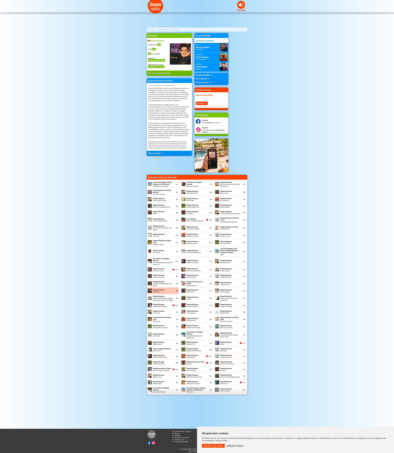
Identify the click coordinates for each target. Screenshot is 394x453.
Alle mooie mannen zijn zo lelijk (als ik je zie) (230, 184)
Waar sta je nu (158, 376)
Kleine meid (192, 291)
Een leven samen (192, 242)
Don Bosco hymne (192, 235)
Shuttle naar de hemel (160, 356)
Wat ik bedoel (158, 382)
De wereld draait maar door (195, 220)
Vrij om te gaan (192, 369)
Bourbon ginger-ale (193, 206)
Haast (229, 251)
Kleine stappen (226, 291)
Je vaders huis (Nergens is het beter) (162, 283)
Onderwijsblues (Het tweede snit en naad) (229, 335)
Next (391, 13)
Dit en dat (158, 235)
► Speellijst (176, 435)
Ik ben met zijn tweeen (194, 270)
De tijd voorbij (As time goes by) (230, 212)
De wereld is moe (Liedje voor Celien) (162, 228)
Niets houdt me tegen (193, 326)
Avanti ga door (226, 199)
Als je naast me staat (159, 199)
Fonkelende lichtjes (194, 251)
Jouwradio (151, 30)
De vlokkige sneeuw (160, 220)
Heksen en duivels (192, 261)
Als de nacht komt (192, 192)
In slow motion (192, 276)
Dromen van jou (226, 235)
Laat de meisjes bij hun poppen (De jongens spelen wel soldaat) (163, 298)
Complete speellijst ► (204, 75)
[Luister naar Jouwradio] (241, 10)
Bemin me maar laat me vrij (161, 206)
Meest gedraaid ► (203, 78)
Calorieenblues (226, 206)
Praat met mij (192, 343)
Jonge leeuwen (226, 283)
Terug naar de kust (226, 356)
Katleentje (158, 291)
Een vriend (158, 251)
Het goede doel (226, 261)
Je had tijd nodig (226, 276)
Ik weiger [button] (220, 446)
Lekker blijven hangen (160, 305)
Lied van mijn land (192, 305)
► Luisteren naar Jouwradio (181, 431)
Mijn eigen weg (192, 319)
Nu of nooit (158, 335)
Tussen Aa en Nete (159, 363)
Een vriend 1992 (226, 242)
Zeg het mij (226, 382)
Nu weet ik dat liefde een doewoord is (195, 335)
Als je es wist (226, 192)
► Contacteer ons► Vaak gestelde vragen (180, 441)
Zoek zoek (196, 390)
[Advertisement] (239, 64)
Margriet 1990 (226, 312)
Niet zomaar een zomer (160, 326)
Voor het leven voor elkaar (162, 369)
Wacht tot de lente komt (194, 376)
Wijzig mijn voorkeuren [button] (235, 446)
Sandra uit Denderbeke (194, 350)
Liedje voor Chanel (226, 305)
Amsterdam (192, 199)
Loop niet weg (192, 312)
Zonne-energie (226, 390)
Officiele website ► (155, 153)
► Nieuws (175, 433)
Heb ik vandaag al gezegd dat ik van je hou (163, 261)
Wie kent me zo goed (193, 382)
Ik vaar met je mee (159, 276)
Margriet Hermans (163, 30)
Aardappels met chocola (162, 184)
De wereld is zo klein (193, 228)
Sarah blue (226, 350)
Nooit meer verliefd (226, 326)
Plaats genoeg (158, 343)
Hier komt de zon (158, 270)
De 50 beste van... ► (204, 82)
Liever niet (158, 312)
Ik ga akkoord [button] (208, 446)
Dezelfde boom (229, 228)
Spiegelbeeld (192, 356)
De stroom (192, 212)
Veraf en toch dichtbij (227, 363)
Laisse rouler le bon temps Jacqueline (228, 298)
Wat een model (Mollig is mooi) (230, 376)
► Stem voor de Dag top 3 (180, 437)
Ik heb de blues (226, 270)
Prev (2, 13)
